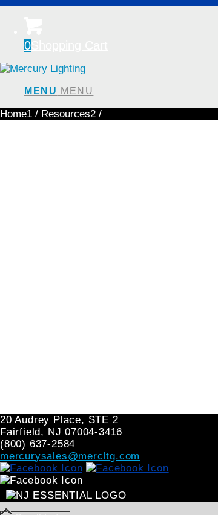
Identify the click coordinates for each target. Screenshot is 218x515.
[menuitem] (121, 91)
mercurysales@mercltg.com (70, 456)
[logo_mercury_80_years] (42, 68)
